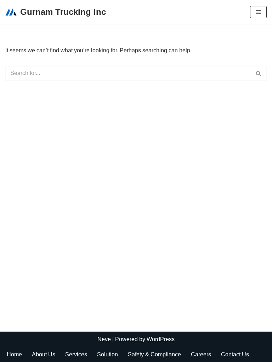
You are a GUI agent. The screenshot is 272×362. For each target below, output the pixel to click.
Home (14, 354)
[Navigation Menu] (258, 12)
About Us (43, 354)
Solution (107, 354)
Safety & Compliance (154, 354)
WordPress (161, 339)
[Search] (259, 73)
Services (76, 354)
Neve (104, 339)
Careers (201, 354)
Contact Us (235, 354)
